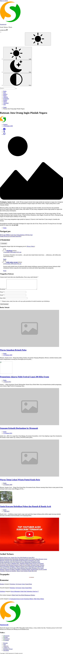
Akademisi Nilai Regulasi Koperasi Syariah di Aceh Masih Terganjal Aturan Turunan (22, 565)
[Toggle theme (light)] (38, 39)
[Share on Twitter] (4, 132)
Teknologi (6, 103)
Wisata (5, 101)
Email (2, 295)
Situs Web (2, 298)
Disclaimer (6, 650)
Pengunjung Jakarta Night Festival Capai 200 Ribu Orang (24, 377)
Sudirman (2, 591)
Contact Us (6, 647)
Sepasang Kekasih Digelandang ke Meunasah (19, 428)
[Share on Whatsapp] (4, 134)
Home (4, 107)
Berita (4, 91)
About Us (5, 646)
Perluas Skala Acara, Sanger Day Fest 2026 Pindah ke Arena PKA (17, 557)
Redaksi (2, 584)
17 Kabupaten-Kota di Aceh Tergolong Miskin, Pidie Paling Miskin (26, 599)
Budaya (5, 94)
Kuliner (5, 100)
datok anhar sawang (12, 262)
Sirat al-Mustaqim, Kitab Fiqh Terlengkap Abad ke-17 (25, 591)
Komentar (3, 289)
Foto (4, 104)
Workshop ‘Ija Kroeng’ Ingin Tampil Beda (21, 584)
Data (4, 92)
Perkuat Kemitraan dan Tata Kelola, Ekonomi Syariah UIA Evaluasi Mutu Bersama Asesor (23, 559)
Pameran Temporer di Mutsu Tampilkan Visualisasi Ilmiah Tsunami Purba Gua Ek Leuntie (23, 569)
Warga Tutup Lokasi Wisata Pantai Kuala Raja (20, 480)
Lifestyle (5, 97)
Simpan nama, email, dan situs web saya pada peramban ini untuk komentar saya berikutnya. (26, 301)
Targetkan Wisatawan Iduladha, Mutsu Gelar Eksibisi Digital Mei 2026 (18, 571)
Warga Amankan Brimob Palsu (13, 350)
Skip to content (4, 0)
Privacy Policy (30, 246)
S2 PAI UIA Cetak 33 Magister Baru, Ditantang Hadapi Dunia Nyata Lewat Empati (22, 563)
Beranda (5, 643)
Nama (2, 292)
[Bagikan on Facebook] (4, 129)
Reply (4, 259)
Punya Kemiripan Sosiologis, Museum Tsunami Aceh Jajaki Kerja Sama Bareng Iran (22, 566)
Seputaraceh (3, 24)
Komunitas (6, 98)
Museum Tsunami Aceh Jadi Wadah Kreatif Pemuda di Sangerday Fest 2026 (20, 560)
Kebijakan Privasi (7, 649)
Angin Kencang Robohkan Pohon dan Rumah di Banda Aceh (25, 506)
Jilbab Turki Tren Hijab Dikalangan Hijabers (23, 595)
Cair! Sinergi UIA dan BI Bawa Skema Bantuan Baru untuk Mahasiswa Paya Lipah (22, 568)
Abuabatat (9, 250)
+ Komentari (3, 243)
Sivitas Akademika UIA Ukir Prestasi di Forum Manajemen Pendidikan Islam (20, 562)
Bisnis (4, 95)
